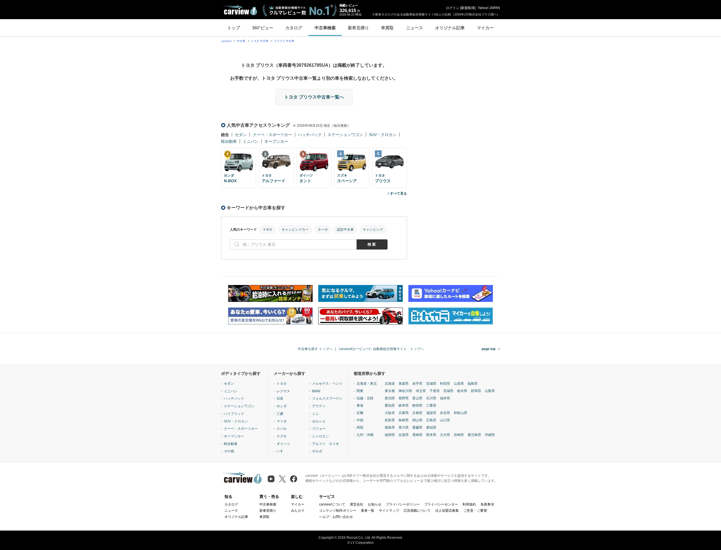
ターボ (323, 229)
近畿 (360, 413)
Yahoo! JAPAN (489, 8)
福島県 (473, 384)
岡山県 (417, 420)
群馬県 (476, 391)
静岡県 (417, 406)
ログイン (452, 8)
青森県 (404, 384)
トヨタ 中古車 (259, 41)
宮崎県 (459, 435)
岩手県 (417, 384)
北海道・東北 (367, 384)
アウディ (319, 406)
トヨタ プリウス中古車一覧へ (314, 97)
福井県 (445, 398)
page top (488, 349)
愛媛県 (417, 427)
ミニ (315, 414)
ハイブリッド (234, 414)
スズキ (282, 436)
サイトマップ (389, 511)
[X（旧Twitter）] (282, 479)
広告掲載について (417, 511)
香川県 (404, 427)
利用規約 (469, 504)
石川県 (431, 398)
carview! (226, 41)
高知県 (431, 427)
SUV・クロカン (383, 134)
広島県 (431, 420)
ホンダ (282, 406)
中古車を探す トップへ (315, 349)
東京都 (390, 391)
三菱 (280, 414)
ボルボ (317, 451)
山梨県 (490, 391)
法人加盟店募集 (447, 511)
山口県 (445, 420)
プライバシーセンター (441, 504)
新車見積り (358, 27)
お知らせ (374, 504)
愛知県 (390, 406)
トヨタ (282, 384)
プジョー (319, 429)
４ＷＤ (267, 229)
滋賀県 (431, 413)
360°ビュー (262, 27)
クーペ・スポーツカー (272, 134)
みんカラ (297, 511)
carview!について (332, 504)
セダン (241, 134)
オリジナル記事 (450, 27)
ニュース (414, 27)
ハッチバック (310, 134)
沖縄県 (490, 435)
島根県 (404, 420)
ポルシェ (319, 421)
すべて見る (398, 193)
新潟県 (390, 398)
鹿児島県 (474, 435)
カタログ (293, 27)
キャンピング (373, 229)
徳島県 (390, 427)
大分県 (445, 435)
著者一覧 (367, 511)
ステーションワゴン (345, 134)
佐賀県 (404, 435)
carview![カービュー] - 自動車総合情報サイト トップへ (381, 349)
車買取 (387, 27)
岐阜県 (404, 406)
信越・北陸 (365, 398)
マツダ (282, 421)
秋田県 (445, 384)
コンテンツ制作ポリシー (337, 511)
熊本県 (431, 435)
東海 (360, 406)
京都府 (417, 413)
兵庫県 (404, 413)
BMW (316, 391)
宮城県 (431, 384)
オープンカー (276, 141)
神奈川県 (405, 391)
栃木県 (462, 391)
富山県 (417, 398)
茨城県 (448, 391)
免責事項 (487, 504)
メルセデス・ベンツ (327, 384)
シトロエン (320, 436)
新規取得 (468, 8)
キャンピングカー (295, 229)
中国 (360, 420)
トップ (233, 27)
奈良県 (445, 413)
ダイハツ (283, 444)
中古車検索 (325, 27)
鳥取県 (390, 420)
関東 (360, 391)
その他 (229, 451)
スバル (282, 429)
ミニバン (251, 141)
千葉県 (435, 391)
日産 (280, 398)
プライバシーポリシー (403, 504)
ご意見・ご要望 (475, 511)
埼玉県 (421, 391)
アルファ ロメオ (325, 444)
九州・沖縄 (365, 435)
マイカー (485, 27)
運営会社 (356, 504)
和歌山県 (460, 413)
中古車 (241, 41)
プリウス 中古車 (284, 41)
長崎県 (417, 435)
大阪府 (390, 413)
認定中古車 (345, 229)
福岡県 (390, 435)
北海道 (390, 384)
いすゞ (282, 451)
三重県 (431, 406)
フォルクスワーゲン (327, 398)
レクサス (283, 391)
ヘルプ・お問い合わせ (336, 517)
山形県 (459, 384)
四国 (360, 427)
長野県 (404, 398)
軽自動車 (229, 141)
